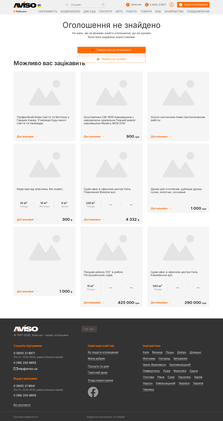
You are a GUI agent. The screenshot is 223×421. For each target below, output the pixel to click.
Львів (166, 370)
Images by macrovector (99, 416)
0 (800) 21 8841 (24, 386)
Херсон (147, 383)
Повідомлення (198, 11)
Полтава (148, 377)
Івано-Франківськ (154, 364)
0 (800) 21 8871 (158, 4)
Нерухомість (47, 11)
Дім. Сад (90, 11)
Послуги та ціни (98, 366)
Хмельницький (165, 383)
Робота (131, 11)
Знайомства (174, 11)
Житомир (149, 358)
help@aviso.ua (27, 368)
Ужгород (164, 358)
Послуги (105, 11)
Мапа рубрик (96, 358)
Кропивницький (180, 364)
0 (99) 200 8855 (25, 362)
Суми (171, 377)
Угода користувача (100, 380)
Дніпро (181, 352)
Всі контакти (22, 404)
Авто (119, 11)
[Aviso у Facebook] (109, 391)
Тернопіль (184, 377)
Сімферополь (151, 370)
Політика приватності (26, 416)
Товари (145, 11)
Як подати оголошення (103, 352)
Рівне (160, 377)
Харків (198, 377)
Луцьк (170, 352)
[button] (111, 50)
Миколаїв (180, 370)
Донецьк (195, 352)
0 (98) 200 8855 (25, 395)
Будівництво (70, 11)
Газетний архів (97, 372)
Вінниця (157, 352)
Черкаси (184, 383)
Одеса (194, 370)
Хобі (158, 11)
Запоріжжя (180, 358)
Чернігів (198, 383)
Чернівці (148, 389)
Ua (86, 329)
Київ (146, 352)
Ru (92, 329)
